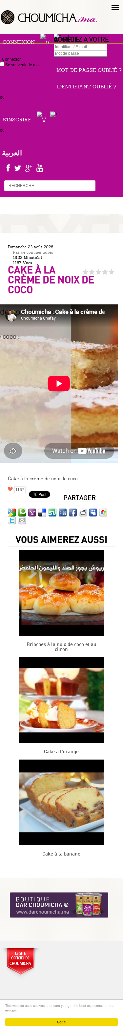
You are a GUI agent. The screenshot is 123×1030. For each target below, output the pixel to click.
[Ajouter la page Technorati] (22, 512)
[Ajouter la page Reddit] (83, 512)
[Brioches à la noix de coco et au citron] (61, 634)
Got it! (61, 1021)
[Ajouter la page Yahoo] (32, 512)
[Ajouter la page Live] (103, 512)
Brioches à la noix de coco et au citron (61, 647)
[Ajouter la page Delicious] (42, 512)
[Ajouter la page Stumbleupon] (52, 512)
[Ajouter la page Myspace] (93, 512)
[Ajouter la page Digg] (63, 512)
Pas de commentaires (33, 252)
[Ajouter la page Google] (12, 512)
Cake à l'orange (61, 751)
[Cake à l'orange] (61, 741)
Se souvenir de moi (22, 65)
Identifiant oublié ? (86, 86)
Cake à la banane (61, 854)
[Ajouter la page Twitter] (12, 520)
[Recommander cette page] (22, 520)
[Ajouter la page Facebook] (73, 512)
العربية (12, 152)
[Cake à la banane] (61, 844)
